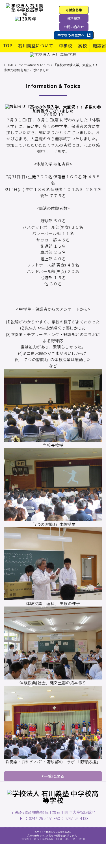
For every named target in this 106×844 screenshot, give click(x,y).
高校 (82, 45)
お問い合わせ (74, 26)
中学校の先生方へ (71, 35)
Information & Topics (34, 65)
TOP (7, 45)
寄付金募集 (73, 9)
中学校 (65, 45)
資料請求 (74, 18)
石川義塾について (35, 45)
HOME (9, 65)
